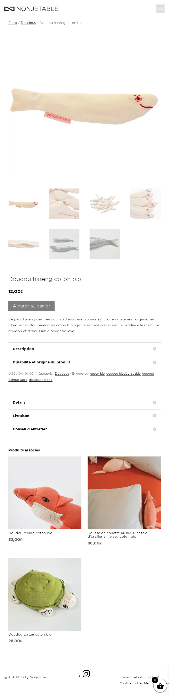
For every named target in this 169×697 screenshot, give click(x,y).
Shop (12, 23)
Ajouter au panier (31, 306)
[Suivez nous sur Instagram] (86, 676)
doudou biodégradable (123, 373)
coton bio (97, 373)
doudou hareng (40, 379)
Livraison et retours (134, 677)
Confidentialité (130, 683)
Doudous (28, 23)
